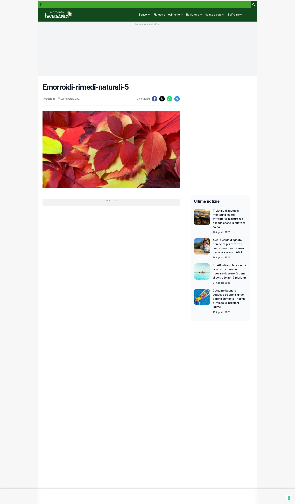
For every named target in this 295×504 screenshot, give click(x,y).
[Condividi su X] (162, 98)
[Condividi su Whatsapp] (169, 98)
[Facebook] (40, 4)
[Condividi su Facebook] (154, 98)
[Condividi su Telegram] (177, 98)
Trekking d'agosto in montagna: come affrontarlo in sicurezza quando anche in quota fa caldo (229, 219)
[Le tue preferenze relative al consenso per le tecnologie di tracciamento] (289, 498)
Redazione (49, 98)
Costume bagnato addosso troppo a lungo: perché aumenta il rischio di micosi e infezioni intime (229, 299)
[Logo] (59, 15)
